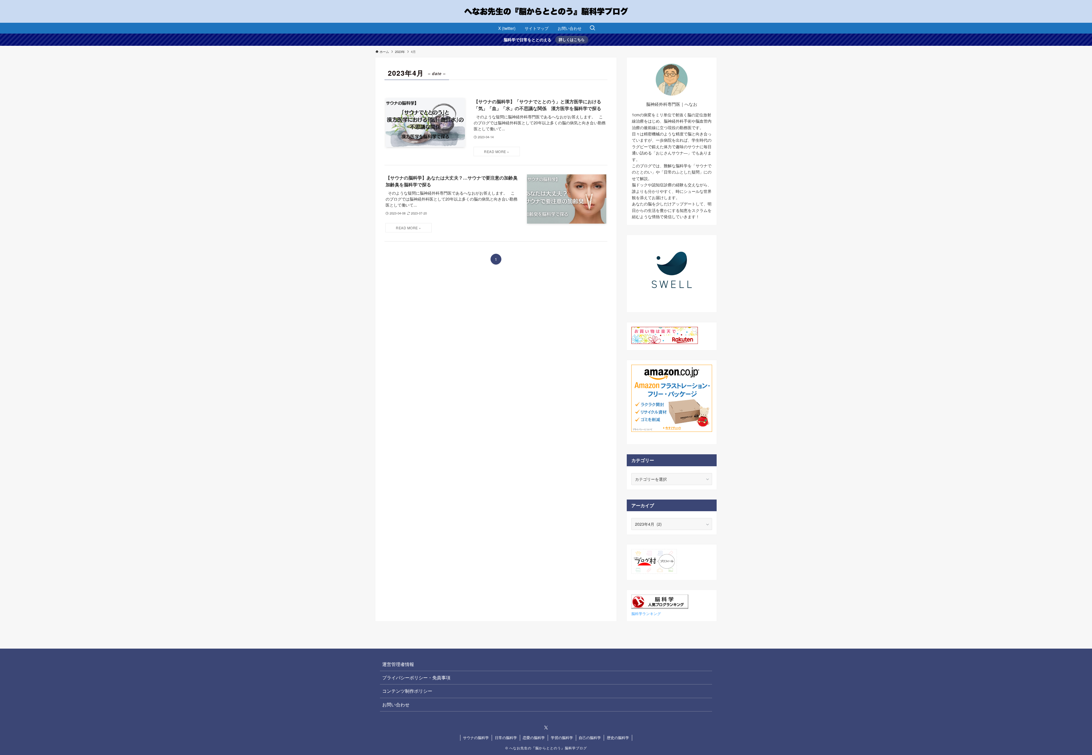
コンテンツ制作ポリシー (407, 691)
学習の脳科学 (562, 737)
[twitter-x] (546, 727)
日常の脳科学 (506, 737)
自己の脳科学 (590, 737)
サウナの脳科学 (476, 737)
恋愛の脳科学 (534, 737)
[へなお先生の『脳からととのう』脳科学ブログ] (546, 11)
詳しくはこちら (572, 39)
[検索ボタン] (592, 28)
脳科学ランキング (646, 613)
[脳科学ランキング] (659, 607)
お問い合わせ (396, 704)
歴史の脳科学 (618, 737)
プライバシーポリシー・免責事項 (416, 677)
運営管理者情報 (398, 664)
